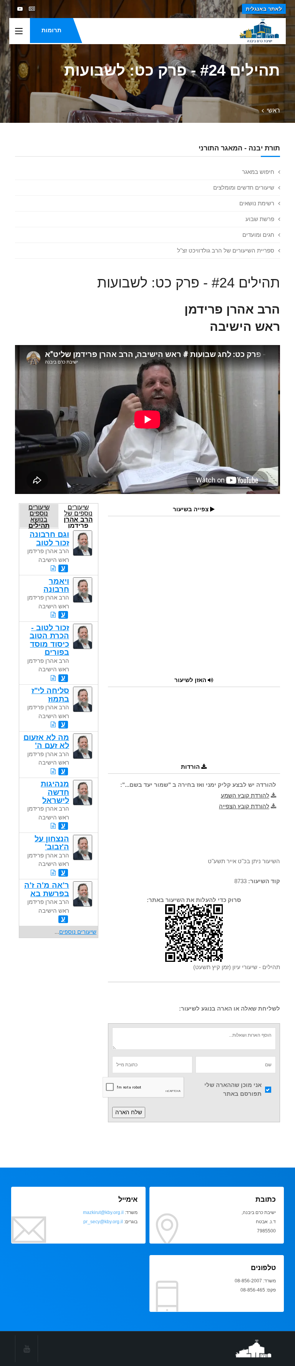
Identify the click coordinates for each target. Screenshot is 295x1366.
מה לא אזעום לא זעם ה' (46, 741)
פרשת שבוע (259, 219)
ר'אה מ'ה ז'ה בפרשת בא (46, 889)
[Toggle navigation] (19, 31)
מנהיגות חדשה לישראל (55, 792)
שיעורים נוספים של (78, 516)
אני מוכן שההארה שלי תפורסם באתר (233, 1089)
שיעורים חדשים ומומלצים (243, 187)
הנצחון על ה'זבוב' (52, 842)
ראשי (273, 110)
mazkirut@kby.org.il (103, 1212)
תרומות (51, 30)
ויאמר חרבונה (56, 585)
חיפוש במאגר (258, 171)
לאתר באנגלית (264, 9)
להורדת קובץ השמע (245, 795)
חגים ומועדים (258, 234)
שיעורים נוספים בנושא (39, 516)
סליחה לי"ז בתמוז (50, 694)
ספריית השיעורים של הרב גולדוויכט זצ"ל (225, 250)
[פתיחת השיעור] (53, 568)
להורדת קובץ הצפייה (244, 806)
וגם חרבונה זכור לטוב (49, 538)
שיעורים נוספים (77, 931)
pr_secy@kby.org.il (103, 1221)
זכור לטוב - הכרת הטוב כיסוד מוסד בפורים (49, 639)
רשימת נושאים (256, 203)
